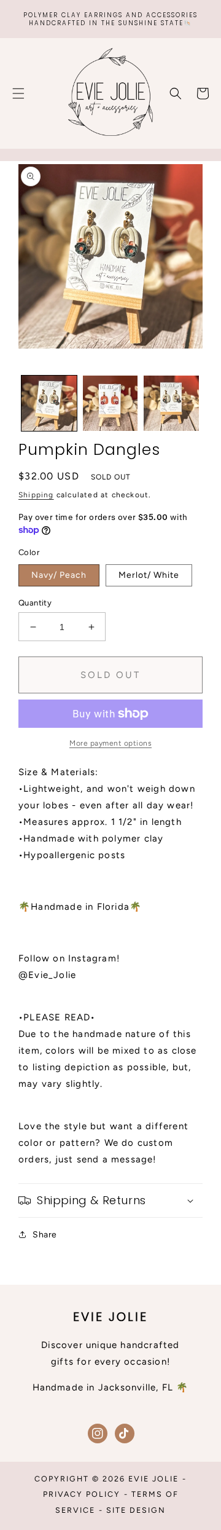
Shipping (36, 495)
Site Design (136, 1510)
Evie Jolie (153, 1478)
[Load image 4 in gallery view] (171, 403)
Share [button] (45, 1234)
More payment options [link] (110, 743)
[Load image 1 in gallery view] (49, 403)
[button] (18, 93)
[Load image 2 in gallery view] (110, 403)
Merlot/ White (148, 575)
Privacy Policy (81, 1494)
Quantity (35, 602)
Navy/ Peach (59, 575)
